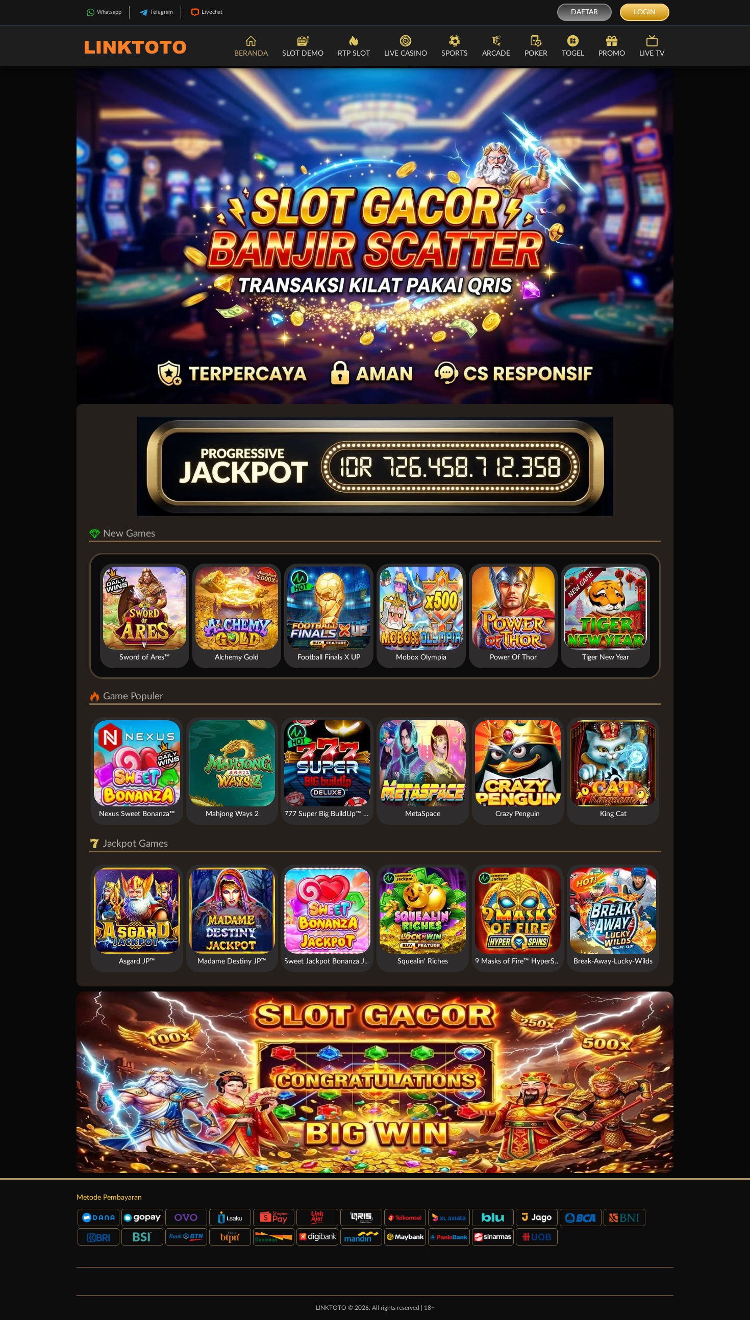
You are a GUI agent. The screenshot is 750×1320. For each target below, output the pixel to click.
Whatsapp (109, 12)
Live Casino (405, 53)
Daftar (584, 12)
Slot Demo (302, 53)
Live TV (651, 53)
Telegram (161, 12)
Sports (454, 53)
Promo (611, 53)
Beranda (251, 53)
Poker (535, 53)
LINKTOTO (331, 1308)
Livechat (212, 12)
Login (645, 12)
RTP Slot (354, 53)
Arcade (496, 53)
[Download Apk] (375, 1082)
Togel (573, 53)
